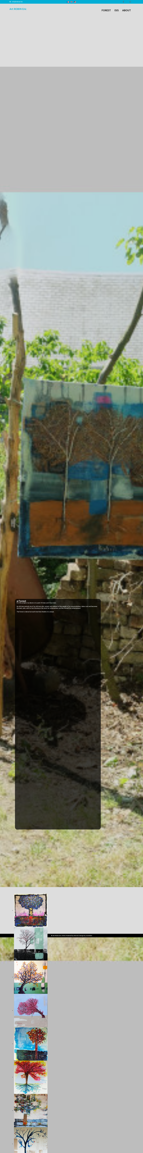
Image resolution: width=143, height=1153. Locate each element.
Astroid (76, 935)
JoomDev (89, 935)
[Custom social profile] (130, 2)
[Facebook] (123, 2)
